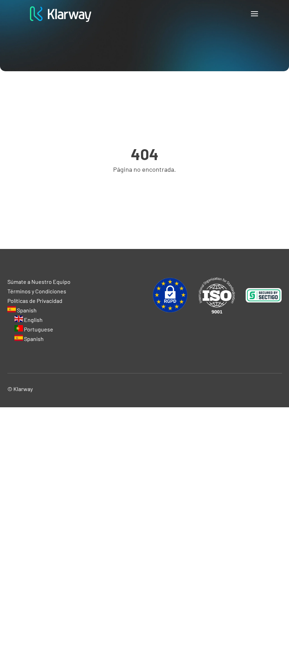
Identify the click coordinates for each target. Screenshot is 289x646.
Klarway (23, 388)
